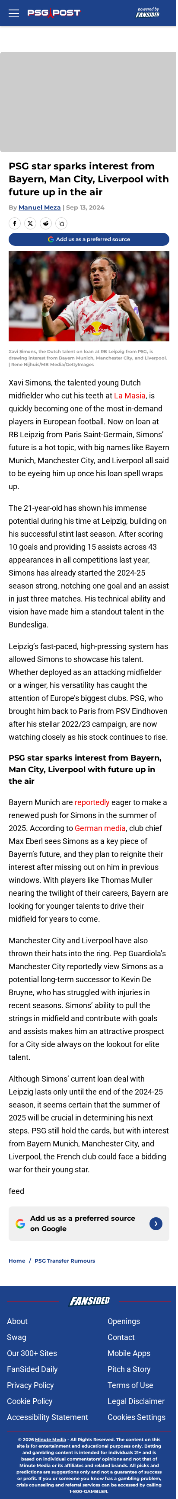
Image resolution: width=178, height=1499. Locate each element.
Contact (121, 1337)
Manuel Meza (40, 207)
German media (100, 828)
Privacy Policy (30, 1385)
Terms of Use (130, 1385)
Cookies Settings (136, 1417)
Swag (16, 1337)
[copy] (61, 223)
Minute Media (50, 1439)
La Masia (130, 395)
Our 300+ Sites (32, 1353)
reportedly (92, 802)
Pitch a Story (129, 1369)
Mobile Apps (129, 1353)
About (17, 1321)
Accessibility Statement (47, 1417)
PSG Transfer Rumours (65, 1260)
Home (17, 1260)
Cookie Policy (30, 1401)
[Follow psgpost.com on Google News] (155, 1223)
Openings (124, 1321)
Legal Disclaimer (136, 1401)
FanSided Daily (32, 1369)
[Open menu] (14, 13)
